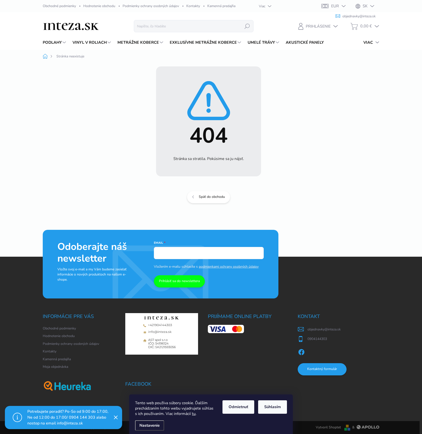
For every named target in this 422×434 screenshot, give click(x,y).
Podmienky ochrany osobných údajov (151, 6)
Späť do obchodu (212, 196)
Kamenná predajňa (221, 6)
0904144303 (317, 339)
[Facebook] (301, 351)
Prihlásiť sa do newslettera (179, 281)
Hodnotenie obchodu (99, 6)
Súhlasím (272, 407)
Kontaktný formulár (322, 369)
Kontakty (193, 6)
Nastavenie (149, 425)
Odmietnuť (238, 407)
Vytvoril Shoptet (328, 427)
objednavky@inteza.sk (324, 329)
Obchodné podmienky (59, 6)
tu (194, 413)
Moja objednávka (55, 366)
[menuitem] (55, 42)
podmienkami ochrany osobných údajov (229, 266)
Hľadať (247, 26)
